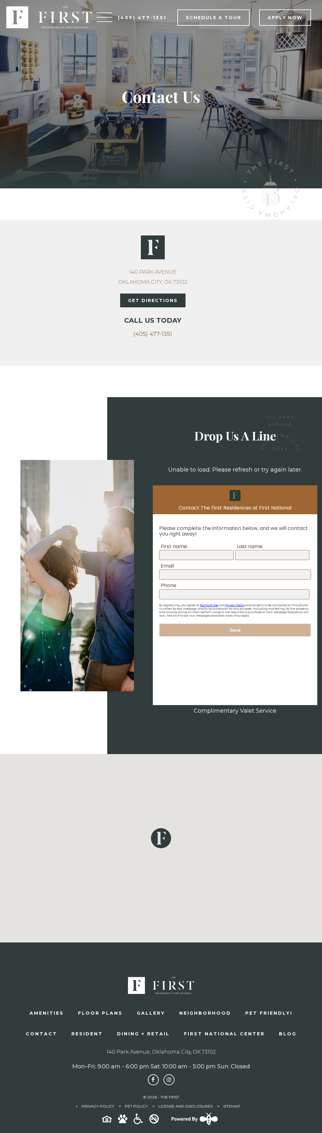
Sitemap (231, 1106)
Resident (87, 1034)
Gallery (151, 1013)
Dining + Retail (143, 1034)
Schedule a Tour (213, 17)
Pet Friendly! (268, 1013)
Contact (41, 1034)
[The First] (49, 17)
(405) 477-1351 (152, 334)
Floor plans (100, 1013)
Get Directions (153, 300)
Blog (288, 1034)
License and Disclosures (185, 1106)
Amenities (47, 1013)
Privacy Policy (98, 1106)
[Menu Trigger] (104, 17)
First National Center (224, 1034)
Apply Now (285, 17)
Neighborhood (205, 1013)
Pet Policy (136, 1106)
